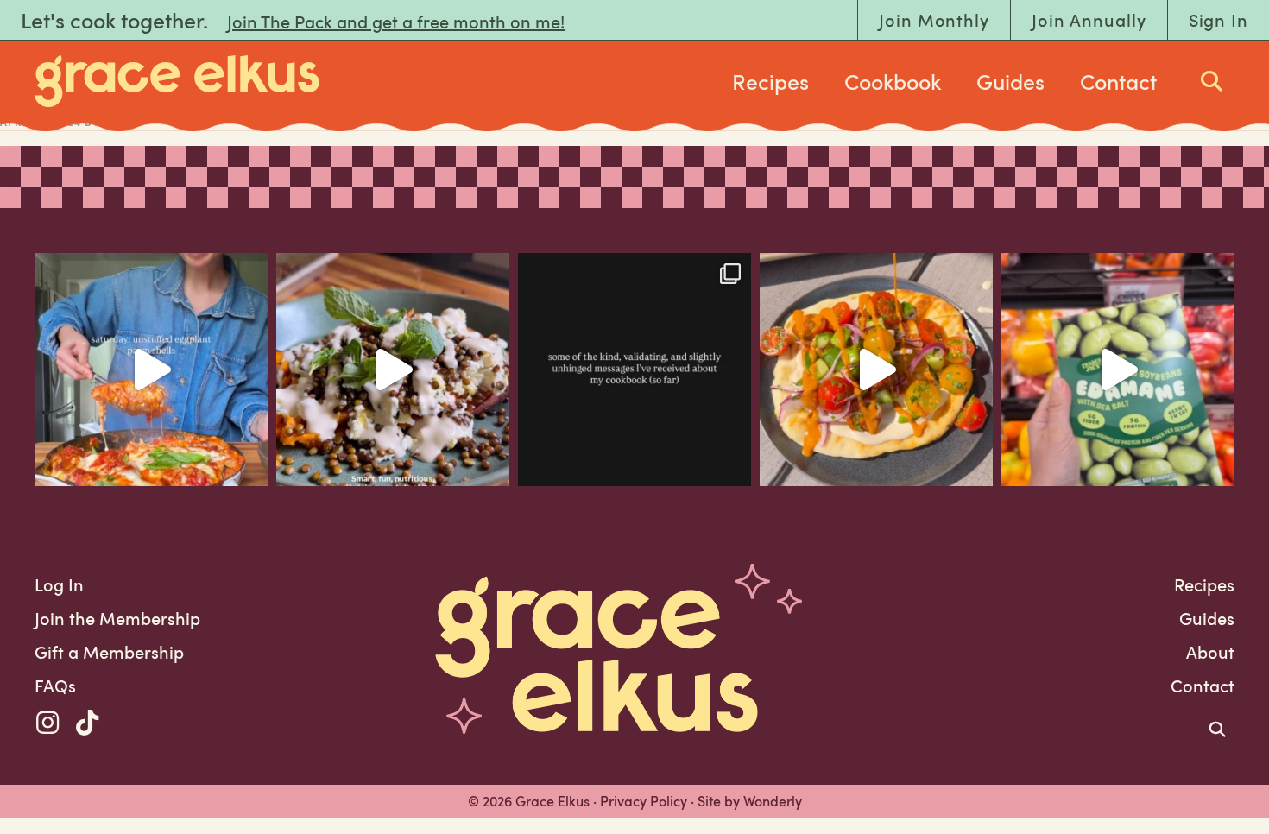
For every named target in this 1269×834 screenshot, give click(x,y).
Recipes (770, 81)
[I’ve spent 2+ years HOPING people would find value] (634, 369)
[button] (47, 723)
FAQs (55, 685)
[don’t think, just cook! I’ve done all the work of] (151, 369)
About (1210, 652)
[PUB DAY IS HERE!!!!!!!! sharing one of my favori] (392, 369)
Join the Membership (117, 618)
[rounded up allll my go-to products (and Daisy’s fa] (1117, 369)
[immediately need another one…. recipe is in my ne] (876, 369)
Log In (59, 584)
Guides (1010, 81)
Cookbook (892, 81)
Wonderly (772, 801)
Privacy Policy (643, 801)
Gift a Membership (109, 652)
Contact (1118, 81)
